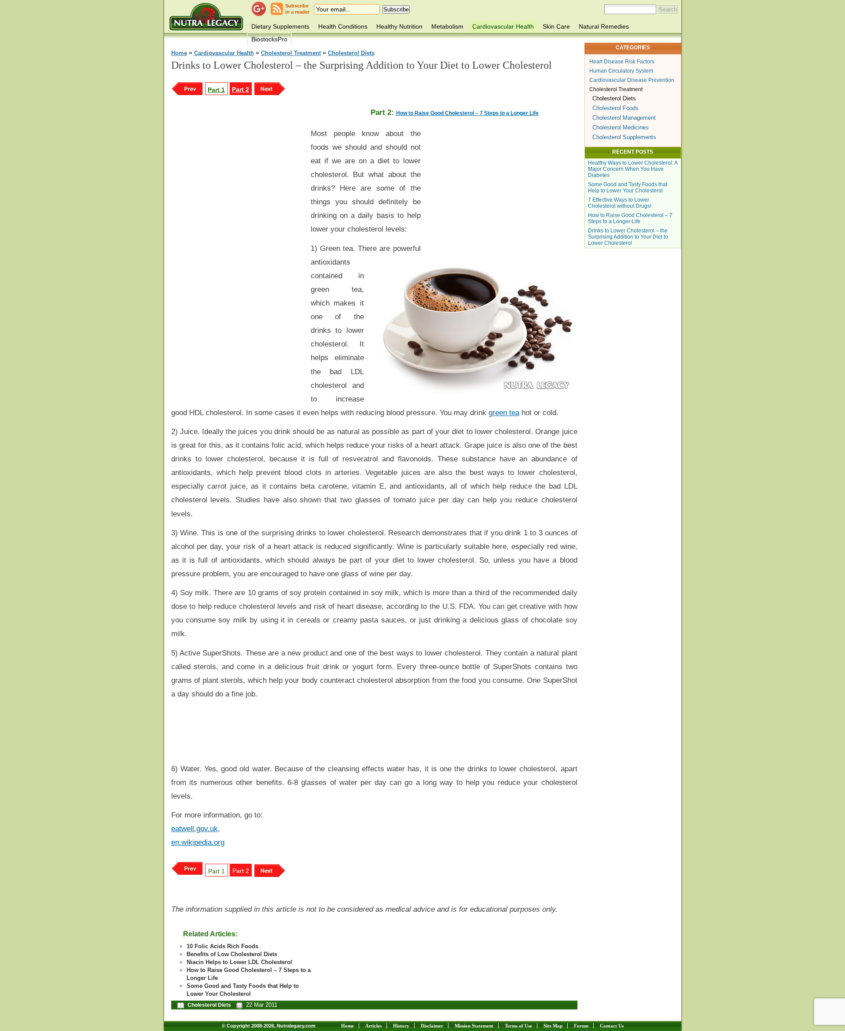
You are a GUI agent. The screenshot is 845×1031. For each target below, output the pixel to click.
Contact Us (612, 1025)
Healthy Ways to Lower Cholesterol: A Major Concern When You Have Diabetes (632, 169)
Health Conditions (342, 26)
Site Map (553, 1025)
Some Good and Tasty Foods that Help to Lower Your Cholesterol (627, 187)
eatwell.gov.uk (194, 828)
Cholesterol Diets (351, 53)
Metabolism (447, 26)
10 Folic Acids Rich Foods (222, 946)
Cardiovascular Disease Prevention (631, 80)
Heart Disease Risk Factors (621, 62)
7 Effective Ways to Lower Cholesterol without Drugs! (619, 203)
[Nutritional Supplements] (206, 16)
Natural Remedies (604, 26)
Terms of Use (518, 1025)
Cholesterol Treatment (291, 53)
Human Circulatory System (621, 71)
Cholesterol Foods (615, 108)
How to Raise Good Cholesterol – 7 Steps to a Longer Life (467, 113)
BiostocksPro (269, 39)
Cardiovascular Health (503, 26)
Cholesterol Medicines (620, 127)
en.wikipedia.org (197, 842)
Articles (373, 1025)
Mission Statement (474, 1025)
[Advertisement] (237, 255)
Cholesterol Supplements (624, 137)
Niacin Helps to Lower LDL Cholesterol (239, 962)
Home (179, 53)
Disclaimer (432, 1025)
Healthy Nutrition (399, 26)
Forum (581, 1025)
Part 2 (240, 89)
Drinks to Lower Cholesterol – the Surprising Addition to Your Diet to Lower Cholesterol (628, 237)
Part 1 (216, 89)
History (401, 1025)
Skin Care (556, 26)
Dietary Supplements (280, 26)
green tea (504, 412)
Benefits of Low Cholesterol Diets (232, 954)
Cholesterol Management (624, 117)
